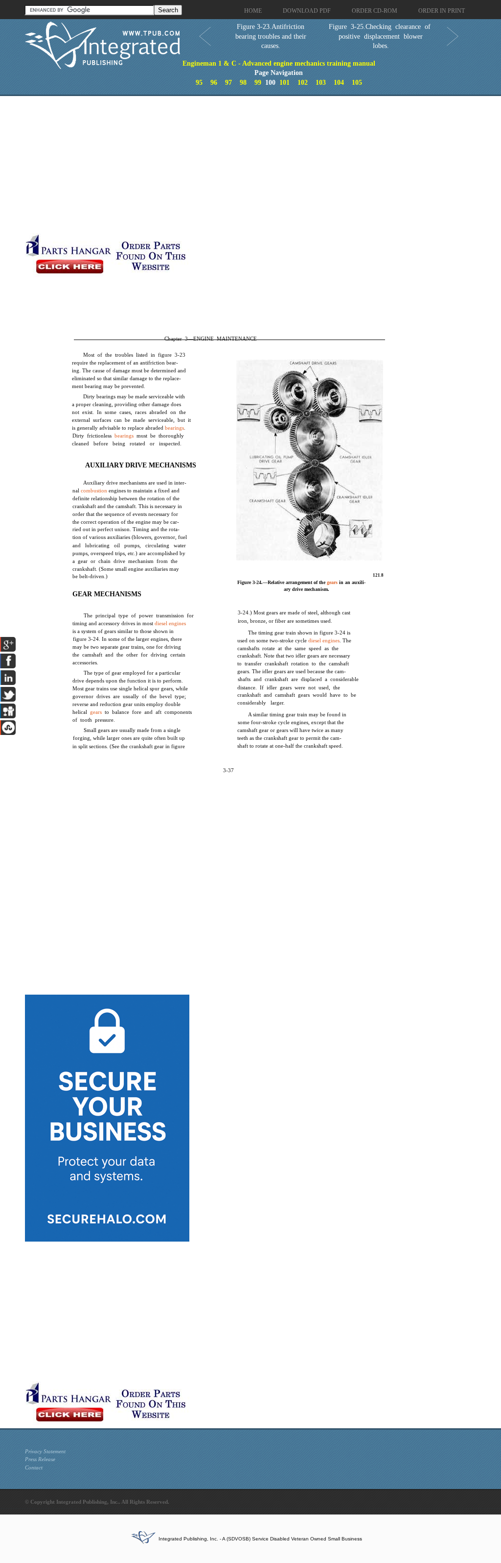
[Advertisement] (233, 164)
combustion (94, 490)
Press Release (40, 1459)
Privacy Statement (45, 1451)
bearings (174, 428)
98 (243, 82)
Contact (34, 1467)
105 (357, 82)
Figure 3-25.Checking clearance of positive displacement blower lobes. (380, 36)
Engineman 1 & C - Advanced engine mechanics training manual (278, 63)
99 (257, 82)
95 (199, 82)
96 (213, 82)
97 (228, 82)
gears (96, 712)
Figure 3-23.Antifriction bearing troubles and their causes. (270, 36)
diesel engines (170, 623)
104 (339, 82)
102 (302, 82)
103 (321, 82)
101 (284, 82)
